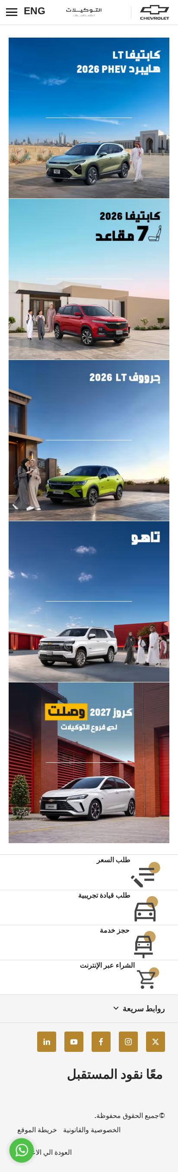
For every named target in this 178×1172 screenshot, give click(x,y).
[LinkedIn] (46, 1042)
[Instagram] (128, 1042)
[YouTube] (73, 1042)
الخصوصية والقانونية (92, 1129)
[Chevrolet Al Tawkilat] (93, 12)
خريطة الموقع (37, 1129)
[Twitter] (155, 1042)
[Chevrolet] (154, 12)
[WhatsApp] (21, 1150)
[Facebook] (101, 1042)
